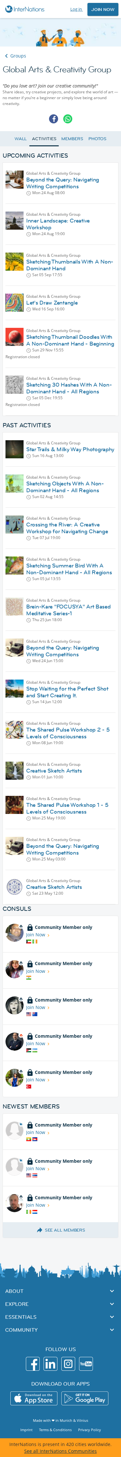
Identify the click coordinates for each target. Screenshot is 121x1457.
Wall (21, 138)
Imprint (26, 1429)
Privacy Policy (89, 1429)
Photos (97, 138)
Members (72, 138)
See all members (65, 1230)
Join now (103, 9)
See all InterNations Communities (60, 1451)
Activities (44, 138)
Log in (76, 9)
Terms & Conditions (55, 1429)
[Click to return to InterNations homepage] (26, 9)
